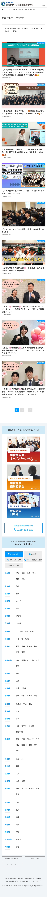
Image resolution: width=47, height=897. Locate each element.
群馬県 (7, 608)
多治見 (24, 688)
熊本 (17, 817)
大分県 (7, 824)
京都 (17, 718)
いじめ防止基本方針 (12, 881)
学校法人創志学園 (10, 878)
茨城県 (7, 623)
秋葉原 (29, 646)
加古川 (24, 745)
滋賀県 (7, 711)
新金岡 (31, 726)
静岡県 (7, 695)
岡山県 (7, 766)
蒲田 (23, 652)
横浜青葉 (24, 660)
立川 (17, 652)
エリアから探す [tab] (15, 554)
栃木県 (7, 616)
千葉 (17, 639)
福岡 (17, 788)
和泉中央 (19, 731)
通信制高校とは (29, 878)
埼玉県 (7, 631)
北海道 (7, 573)
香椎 (17, 794)
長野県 (7, 680)
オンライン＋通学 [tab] (15, 560)
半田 (30, 704)
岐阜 (17, 688)
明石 (17, 745)
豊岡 (36, 745)
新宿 (17, 646)
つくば (18, 623)
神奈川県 (8, 660)
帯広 (23, 579)
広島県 (7, 773)
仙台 (17, 586)
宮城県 (7, 586)
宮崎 (17, 832)
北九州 (24, 788)
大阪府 (7, 726)
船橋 (27, 639)
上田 (17, 680)
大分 (17, 824)
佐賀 (17, 802)
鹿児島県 (8, 839)
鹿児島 (18, 839)
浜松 (23, 695)
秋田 (17, 593)
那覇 (17, 847)
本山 (25, 704)
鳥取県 (7, 759)
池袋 (23, 646)
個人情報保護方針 (25, 881)
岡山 (17, 766)
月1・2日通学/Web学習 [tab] (34, 560)
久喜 (32, 631)
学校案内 (20, 878)
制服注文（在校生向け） (12, 859)
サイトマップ (37, 881)
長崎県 (7, 809)
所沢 (26, 631)
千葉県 (7, 639)
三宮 (23, 739)
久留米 (31, 788)
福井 (17, 673)
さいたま (19, 631)
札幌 (28, 573)
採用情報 (38, 878)
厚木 (37, 660)
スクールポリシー (12, 864)
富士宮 (29, 695)
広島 (17, 773)
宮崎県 (7, 832)
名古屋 (18, 704)
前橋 (17, 608)
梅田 (17, 726)
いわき (18, 601)
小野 (30, 745)
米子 (23, 759)
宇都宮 (18, 616)
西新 (37, 788)
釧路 (17, 579)
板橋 (36, 646)
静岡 (17, 695)
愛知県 (7, 704)
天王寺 (24, 726)
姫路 (17, 750)
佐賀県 (7, 802)
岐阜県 (7, 688)
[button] (43, 3)
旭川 (23, 573)
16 (30, 410)
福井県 (7, 673)
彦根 (17, 711)
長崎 (17, 809)
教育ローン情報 (35, 859)
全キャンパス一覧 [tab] (13, 565)
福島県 (7, 601)
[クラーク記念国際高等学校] (17, 3)
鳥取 (17, 759)
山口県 (7, 781)
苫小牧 (35, 573)
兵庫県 (7, 739)
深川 (17, 573)
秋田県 (7, 593)
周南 (23, 781)
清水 (36, 695)
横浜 (17, 660)
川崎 (32, 660)
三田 (37, 739)
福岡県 (7, 788)
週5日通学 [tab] (34, 554)
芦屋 (17, 739)
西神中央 (30, 739)
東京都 (7, 646)
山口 (17, 781)
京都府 (7, 718)
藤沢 (17, 666)
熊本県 (7, 817)
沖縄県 (7, 847)
